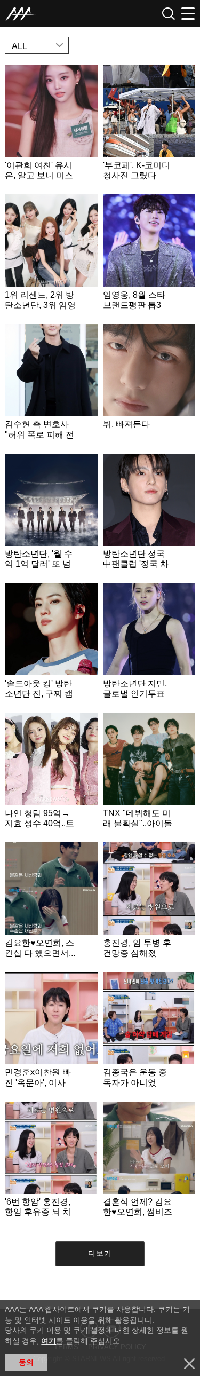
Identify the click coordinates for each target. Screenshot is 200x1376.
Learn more (51, 127)
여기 (48, 1341)
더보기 (100, 1253)
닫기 (189, 1363)
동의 (26, 1362)
